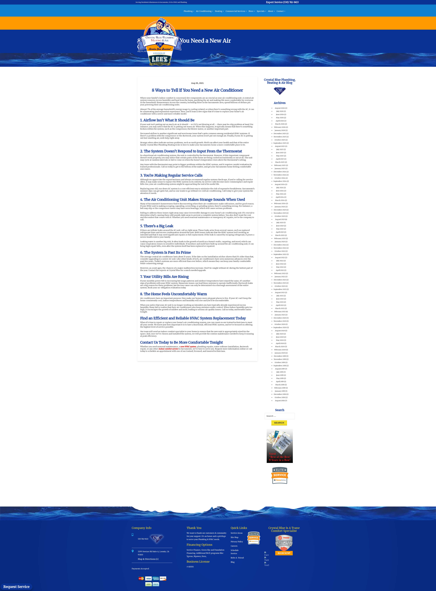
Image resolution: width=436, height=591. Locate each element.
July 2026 (279, 111)
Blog (233, 562)
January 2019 (280, 391)
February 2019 (279, 388)
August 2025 (280, 146)
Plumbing (188, 11)
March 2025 (280, 162)
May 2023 (280, 229)
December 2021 (280, 280)
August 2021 (280, 292)
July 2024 (279, 188)
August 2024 (280, 184)
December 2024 (280, 172)
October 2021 (280, 286)
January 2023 (280, 242)
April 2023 (280, 232)
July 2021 (279, 296)
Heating (219, 11)
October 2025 (280, 140)
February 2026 (280, 127)
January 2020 (280, 353)
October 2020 (280, 324)
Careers (234, 546)
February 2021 (280, 312)
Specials (261, 11)
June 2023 (280, 226)
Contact (280, 11)
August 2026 (280, 108)
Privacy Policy (237, 542)
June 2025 (280, 153)
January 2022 (280, 277)
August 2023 (280, 219)
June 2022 (280, 264)
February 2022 (280, 273)
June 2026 (280, 114)
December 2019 (280, 356)
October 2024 (280, 178)
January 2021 (280, 315)
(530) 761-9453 (291, 2)
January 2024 (280, 207)
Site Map (234, 537)
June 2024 (280, 191)
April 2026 (280, 121)
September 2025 (279, 143)
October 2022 (280, 251)
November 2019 (280, 359)
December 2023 (280, 210)
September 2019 (280, 366)
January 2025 (280, 168)
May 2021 (280, 302)
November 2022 (280, 248)
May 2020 (280, 340)
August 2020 (280, 331)
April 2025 (280, 159)
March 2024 (280, 200)
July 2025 (279, 149)
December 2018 (280, 394)
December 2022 (280, 245)
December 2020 (280, 318)
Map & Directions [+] (148, 559)
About (271, 11)
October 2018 (280, 397)
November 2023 (280, 213)
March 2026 (280, 124)
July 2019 (279, 372)
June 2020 (280, 337)
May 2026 (280, 118)
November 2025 (280, 137)
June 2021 (280, 299)
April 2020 (280, 343)
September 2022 (280, 254)
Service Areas (237, 533)
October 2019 (280, 362)
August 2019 (280, 369)
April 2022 (280, 270)
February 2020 (280, 350)
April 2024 (280, 197)
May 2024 (280, 194)
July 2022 (279, 261)
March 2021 (279, 308)
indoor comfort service (168, 349)
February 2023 (279, 238)
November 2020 (280, 321)
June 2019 (280, 375)
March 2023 (279, 235)
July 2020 (279, 334)
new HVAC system (188, 346)
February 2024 (280, 203)
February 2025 (280, 165)
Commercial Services (236, 11)
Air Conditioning (204, 11)
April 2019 (280, 381)
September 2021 (280, 289)
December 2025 (280, 134)
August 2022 (280, 257)
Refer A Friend (237, 558)
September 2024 (279, 181)
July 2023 (279, 223)
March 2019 (279, 385)
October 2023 (280, 216)
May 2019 (280, 378)
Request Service (16, 587)
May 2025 (280, 156)
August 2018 (280, 401)
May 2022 (280, 267)
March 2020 (280, 347)
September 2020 (279, 327)
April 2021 (280, 305)
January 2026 (280, 130)
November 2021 (280, 283)
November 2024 (280, 175)
